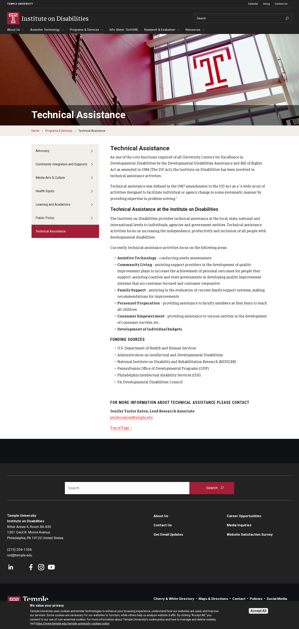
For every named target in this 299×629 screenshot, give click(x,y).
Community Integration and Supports (61, 164)
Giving (266, 3)
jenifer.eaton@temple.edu (131, 417)
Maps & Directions (213, 599)
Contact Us (281, 3)
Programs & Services (84, 30)
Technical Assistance (51, 231)
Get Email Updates (168, 534)
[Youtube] (51, 567)
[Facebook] (31, 567)
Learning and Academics (53, 204)
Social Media (277, 599)
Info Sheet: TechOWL (124, 30)
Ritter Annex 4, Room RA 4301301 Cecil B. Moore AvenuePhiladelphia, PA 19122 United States (35, 532)
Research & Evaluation (159, 30)
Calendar (253, 3)
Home (35, 130)
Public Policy (45, 218)
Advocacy (42, 151)
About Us (13, 30)
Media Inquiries (239, 525)
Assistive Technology (45, 30)
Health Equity (45, 191)
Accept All (258, 611)
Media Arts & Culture (50, 178)
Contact (239, 599)
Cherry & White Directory (174, 599)
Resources (193, 30)
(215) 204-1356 (19, 549)
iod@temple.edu (19, 555)
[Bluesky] (20, 567)
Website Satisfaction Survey (250, 534)
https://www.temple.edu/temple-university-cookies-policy (72, 623)
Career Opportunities (244, 516)
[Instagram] (41, 567)
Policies (256, 599)
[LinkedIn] (10, 567)
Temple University (20, 3)
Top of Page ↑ (121, 427)
